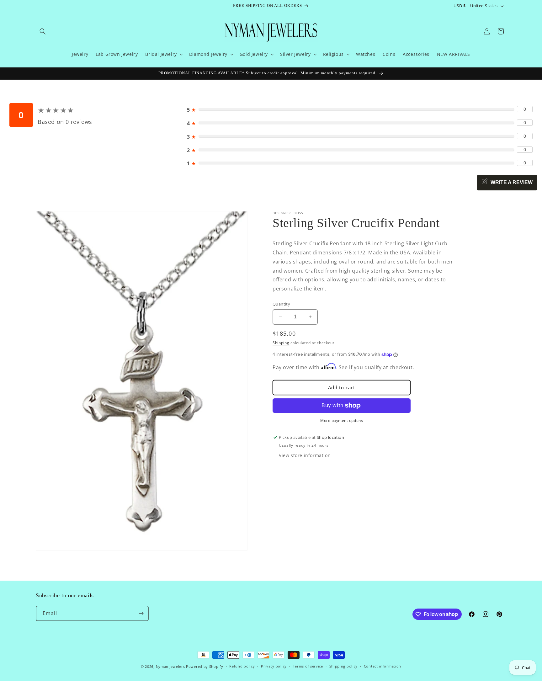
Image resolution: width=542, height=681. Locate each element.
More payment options (341, 420)
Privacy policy (274, 666)
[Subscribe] (141, 613)
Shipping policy (343, 666)
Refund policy (242, 666)
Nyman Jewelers (170, 666)
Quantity (281, 304)
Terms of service (308, 666)
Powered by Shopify (204, 666)
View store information (305, 455)
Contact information (382, 666)
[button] (43, 31)
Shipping (281, 342)
